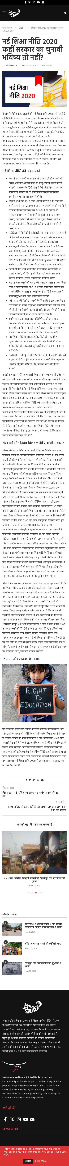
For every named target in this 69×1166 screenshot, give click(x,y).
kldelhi (14, 65)
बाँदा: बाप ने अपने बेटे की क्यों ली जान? (43, 944)
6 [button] (41, 892)
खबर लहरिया (7, 28)
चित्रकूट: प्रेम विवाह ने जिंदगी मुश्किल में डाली (43, 965)
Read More (41, 1161)
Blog (21, 28)
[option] (34, 859)
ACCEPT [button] (28, 1161)
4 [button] (36, 892)
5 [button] (38, 892)
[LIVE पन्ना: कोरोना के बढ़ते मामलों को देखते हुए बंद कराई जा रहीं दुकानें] (34, 852)
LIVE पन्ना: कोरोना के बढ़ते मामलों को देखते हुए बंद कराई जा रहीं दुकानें (34, 880)
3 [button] (33, 892)
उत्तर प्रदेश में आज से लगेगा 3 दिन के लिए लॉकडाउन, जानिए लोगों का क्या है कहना (43, 926)
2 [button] (30, 892)
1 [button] (28, 892)
